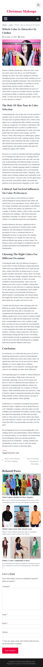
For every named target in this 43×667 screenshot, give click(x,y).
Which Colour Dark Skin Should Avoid (17, 529)
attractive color (13, 453)
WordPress (33, 663)
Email (5, 623)
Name (5, 614)
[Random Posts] (37, 18)
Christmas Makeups (21, 11)
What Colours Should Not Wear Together (17, 497)
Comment (6, 586)
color (4, 450)
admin (22, 37)
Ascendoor (18, 663)
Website (5, 632)
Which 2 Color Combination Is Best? (16, 561)
